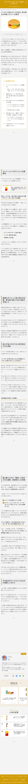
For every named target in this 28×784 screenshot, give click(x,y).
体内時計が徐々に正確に (13, 110)
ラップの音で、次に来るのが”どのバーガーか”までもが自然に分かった (15, 119)
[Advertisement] (14, 149)
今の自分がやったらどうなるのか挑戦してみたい (15, 124)
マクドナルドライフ (12, 9)
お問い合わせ (5, 779)
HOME (2, 776)
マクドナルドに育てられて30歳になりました (14, 2)
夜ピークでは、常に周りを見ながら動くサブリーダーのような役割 (15, 90)
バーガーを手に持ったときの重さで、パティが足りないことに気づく (15, 106)
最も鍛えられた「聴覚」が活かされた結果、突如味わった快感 (15, 114)
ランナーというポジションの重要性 (15, 85)
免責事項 (23, 779)
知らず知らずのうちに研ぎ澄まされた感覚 (15, 101)
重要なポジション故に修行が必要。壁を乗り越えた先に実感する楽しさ (15, 95)
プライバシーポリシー (14, 779)
